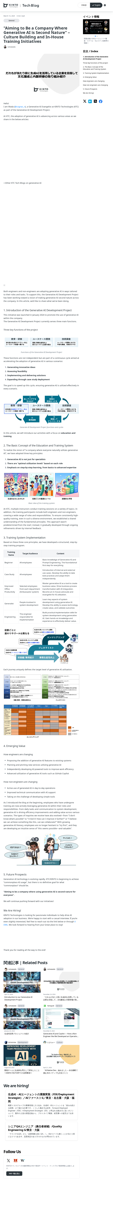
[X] (8, 1160)
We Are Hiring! (88, 93)
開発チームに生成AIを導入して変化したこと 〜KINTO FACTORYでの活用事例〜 (22, 1071)
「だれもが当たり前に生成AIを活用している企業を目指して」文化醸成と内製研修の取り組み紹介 (61, 1000)
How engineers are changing (94, 81)
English (97, 5)
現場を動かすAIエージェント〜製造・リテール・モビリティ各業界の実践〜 (96, 40)
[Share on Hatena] (90, 101)
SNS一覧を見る (14, 1173)
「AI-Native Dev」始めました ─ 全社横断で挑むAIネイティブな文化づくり (60, 1071)
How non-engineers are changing (95, 85)
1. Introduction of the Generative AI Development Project (95, 58)
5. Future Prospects (90, 89)
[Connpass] (15, 1160)
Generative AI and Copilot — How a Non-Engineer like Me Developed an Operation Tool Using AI (60, 1036)
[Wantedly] (22, 1160)
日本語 (83, 5)
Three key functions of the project (95, 63)
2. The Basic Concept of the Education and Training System (94, 68)
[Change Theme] (105, 5)
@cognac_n (20, 106)
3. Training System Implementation (96, 73)
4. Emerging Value (90, 77)
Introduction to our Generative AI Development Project (18, 998)
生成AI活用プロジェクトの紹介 (16, 1033)
